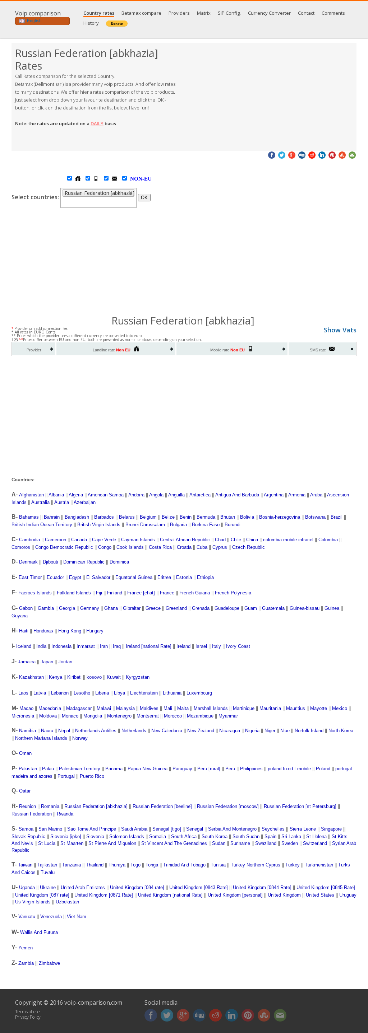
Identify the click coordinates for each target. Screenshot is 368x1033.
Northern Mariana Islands (41, 738)
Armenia (296, 494)
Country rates (98, 13)
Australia (40, 502)
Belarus (127, 517)
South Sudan (246, 836)
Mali (168, 708)
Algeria (76, 494)
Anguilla (176, 494)
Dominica (119, 562)
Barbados (104, 517)
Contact (306, 13)
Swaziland (265, 843)
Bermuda (206, 517)
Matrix (204, 13)
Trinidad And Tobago (184, 865)
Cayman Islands (138, 539)
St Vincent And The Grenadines (174, 843)
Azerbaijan (85, 502)
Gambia (46, 608)
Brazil (336, 517)
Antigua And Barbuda (237, 494)
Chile (236, 539)
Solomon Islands (126, 836)
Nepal (64, 730)
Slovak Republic (28, 836)
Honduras (43, 631)
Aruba (316, 494)
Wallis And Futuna (39, 932)
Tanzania (71, 865)
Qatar (25, 791)
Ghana (111, 608)
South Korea (214, 836)
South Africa (184, 836)
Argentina (274, 494)
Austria (61, 502)
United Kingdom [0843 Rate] (198, 887)
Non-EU (133, 179)
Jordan (65, 661)
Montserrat (148, 716)
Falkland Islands (74, 592)
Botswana (315, 517)
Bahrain (52, 517)
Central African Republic (185, 539)
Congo (104, 547)
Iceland (23, 646)
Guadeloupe (227, 608)
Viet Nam (76, 916)
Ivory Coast (238, 646)
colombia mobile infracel (288, 539)
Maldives (149, 708)
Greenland (176, 608)
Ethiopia (205, 577)
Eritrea (164, 577)
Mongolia (92, 716)
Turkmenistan (319, 865)
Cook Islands (130, 547)
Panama (114, 768)
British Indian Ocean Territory (42, 524)
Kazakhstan (31, 677)
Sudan (218, 843)
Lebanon (60, 693)
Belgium (148, 517)
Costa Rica (160, 547)
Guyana (20, 615)
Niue (285, 730)
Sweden (289, 843)
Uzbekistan (67, 902)
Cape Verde (104, 539)
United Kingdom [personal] (235, 895)
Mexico (339, 708)
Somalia (157, 836)
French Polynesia (233, 592)
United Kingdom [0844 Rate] (262, 887)
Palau (48, 768)
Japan (47, 661)
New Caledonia (166, 730)
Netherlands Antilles (95, 730)
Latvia (39, 693)
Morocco (173, 716)
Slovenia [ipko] (65, 836)
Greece (153, 608)
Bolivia (247, 517)
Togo (135, 865)
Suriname (240, 843)
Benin (186, 517)
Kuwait (114, 677)
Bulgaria (178, 524)
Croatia (184, 547)
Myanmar (228, 716)
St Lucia (46, 843)
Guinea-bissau (304, 608)
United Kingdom (284, 895)
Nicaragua (229, 730)
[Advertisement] (270, 97)
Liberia (102, 693)
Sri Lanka (291, 836)
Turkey (292, 865)
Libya (119, 693)
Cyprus (219, 547)
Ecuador (55, 577)
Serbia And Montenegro (232, 829)
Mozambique (200, 716)
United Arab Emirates (83, 887)
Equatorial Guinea (133, 577)
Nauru (47, 730)
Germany (89, 608)
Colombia (328, 539)
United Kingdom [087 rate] (42, 895)
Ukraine (48, 887)
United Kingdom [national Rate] (170, 895)
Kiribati (74, 677)
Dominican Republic (84, 562)
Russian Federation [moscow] (228, 806)
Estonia (184, 577)
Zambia (26, 963)
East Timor (30, 577)
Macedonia (49, 708)
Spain (270, 836)
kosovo (94, 677)
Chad (220, 539)
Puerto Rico (92, 776)
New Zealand (200, 730)
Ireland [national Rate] (148, 646)
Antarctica (200, 494)
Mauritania (270, 708)
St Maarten (71, 843)
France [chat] (141, 592)
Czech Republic (248, 547)
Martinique (243, 708)
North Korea (340, 730)
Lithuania (172, 693)
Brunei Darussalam (145, 524)
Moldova (48, 716)
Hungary (95, 631)
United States (320, 895)
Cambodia (29, 539)
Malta (183, 708)
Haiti (23, 631)
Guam (250, 608)
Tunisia (218, 865)
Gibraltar (132, 608)
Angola (156, 494)
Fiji (99, 592)
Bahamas (29, 517)
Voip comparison (38, 13)
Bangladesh (77, 517)
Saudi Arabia (134, 829)
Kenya (55, 677)
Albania (56, 494)
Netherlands (133, 730)
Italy (216, 646)
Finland (114, 592)
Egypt (75, 577)
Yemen (25, 947)
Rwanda (65, 814)
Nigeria (252, 730)
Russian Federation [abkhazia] (96, 806)
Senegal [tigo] (166, 829)
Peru (230, 768)
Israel (201, 646)
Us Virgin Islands (33, 902)
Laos (23, 693)
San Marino (50, 829)
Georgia (67, 608)
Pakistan (28, 768)
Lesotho (82, 693)
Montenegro (119, 716)
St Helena (316, 836)
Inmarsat (86, 646)
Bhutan (227, 517)
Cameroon (55, 539)
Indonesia (61, 646)
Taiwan (25, 865)
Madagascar (79, 708)
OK (144, 197)
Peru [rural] (208, 768)
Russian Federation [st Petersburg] (300, 806)
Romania (50, 806)
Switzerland (315, 843)
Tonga (152, 865)
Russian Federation (32, 814)
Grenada (201, 608)
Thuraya (117, 865)
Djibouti (50, 562)
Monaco (70, 716)
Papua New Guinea (147, 768)
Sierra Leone (303, 829)
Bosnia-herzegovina (279, 517)
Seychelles (273, 829)
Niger (269, 730)
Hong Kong (69, 631)
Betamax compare (141, 13)
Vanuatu (26, 916)
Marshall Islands (211, 708)
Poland (323, 768)
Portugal (66, 776)
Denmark (28, 562)
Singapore (331, 829)
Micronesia (23, 716)
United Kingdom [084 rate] (137, 887)
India (41, 646)
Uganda (27, 887)
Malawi (104, 708)
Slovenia (95, 836)
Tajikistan (47, 865)
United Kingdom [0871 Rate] (103, 895)
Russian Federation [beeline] (162, 806)
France (167, 592)
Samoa (26, 829)
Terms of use (27, 1012)
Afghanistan (31, 494)
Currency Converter (269, 13)
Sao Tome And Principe (91, 829)
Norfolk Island (309, 730)
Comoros (21, 547)
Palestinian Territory (79, 768)
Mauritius (295, 708)
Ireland (183, 646)
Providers (179, 13)
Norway (80, 738)
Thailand (95, 865)
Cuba (202, 547)
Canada (79, 539)
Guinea (332, 608)
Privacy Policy (28, 1017)
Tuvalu (48, 872)
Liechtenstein (144, 693)
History (91, 23)
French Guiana (194, 592)
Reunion (27, 806)
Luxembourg (199, 693)
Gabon (26, 608)
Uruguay (347, 895)
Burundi (232, 524)
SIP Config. (229, 13)
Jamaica (27, 661)
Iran (104, 646)
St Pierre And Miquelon (112, 843)
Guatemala (273, 608)
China (252, 539)
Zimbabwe (49, 963)
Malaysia (125, 708)
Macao (26, 708)
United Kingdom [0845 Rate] (325, 887)
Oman (25, 753)
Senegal (194, 829)
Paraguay (182, 768)
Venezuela (51, 916)
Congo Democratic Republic (64, 547)
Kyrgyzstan (138, 677)
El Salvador (98, 577)
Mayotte (318, 708)
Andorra (136, 494)
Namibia (27, 730)
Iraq (117, 646)
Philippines (251, 768)
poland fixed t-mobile (289, 768)
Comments (333, 13)
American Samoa (106, 494)
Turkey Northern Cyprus (255, 865)
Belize (168, 517)
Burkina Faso (206, 524)
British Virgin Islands (98, 524)
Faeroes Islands (35, 592)
